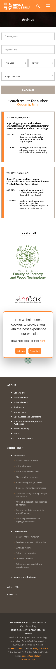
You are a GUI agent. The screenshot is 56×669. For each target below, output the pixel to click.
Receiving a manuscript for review (31, 542)
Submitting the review (26, 553)
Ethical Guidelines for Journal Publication (28, 423)
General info (20, 393)
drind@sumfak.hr (40, 648)
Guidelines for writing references (31, 488)
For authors (19, 456)
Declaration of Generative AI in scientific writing (30, 511)
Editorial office (21, 398)
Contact (13, 594)
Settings (21, 351)
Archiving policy (21, 429)
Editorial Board (21, 402)
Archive (13, 587)
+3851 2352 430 (18, 648)
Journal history (21, 412)
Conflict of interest (24, 558)
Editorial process (23, 466)
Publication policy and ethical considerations (29, 565)
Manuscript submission (25, 577)
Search (28, 89)
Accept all (35, 351)
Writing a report (23, 548)
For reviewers (20, 532)
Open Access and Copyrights (27, 417)
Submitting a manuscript (27, 471)
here (42, 341)
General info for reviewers (28, 537)
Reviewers (19, 407)
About (12, 385)
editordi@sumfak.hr (31, 656)
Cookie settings (28, 659)
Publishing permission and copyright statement (28, 520)
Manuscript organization (27, 477)
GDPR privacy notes (23, 438)
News (16, 433)
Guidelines (15, 448)
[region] (28, 334)
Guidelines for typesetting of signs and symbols (31, 495)
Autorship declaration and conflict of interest (31, 503)
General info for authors (27, 460)
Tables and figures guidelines (29, 482)
